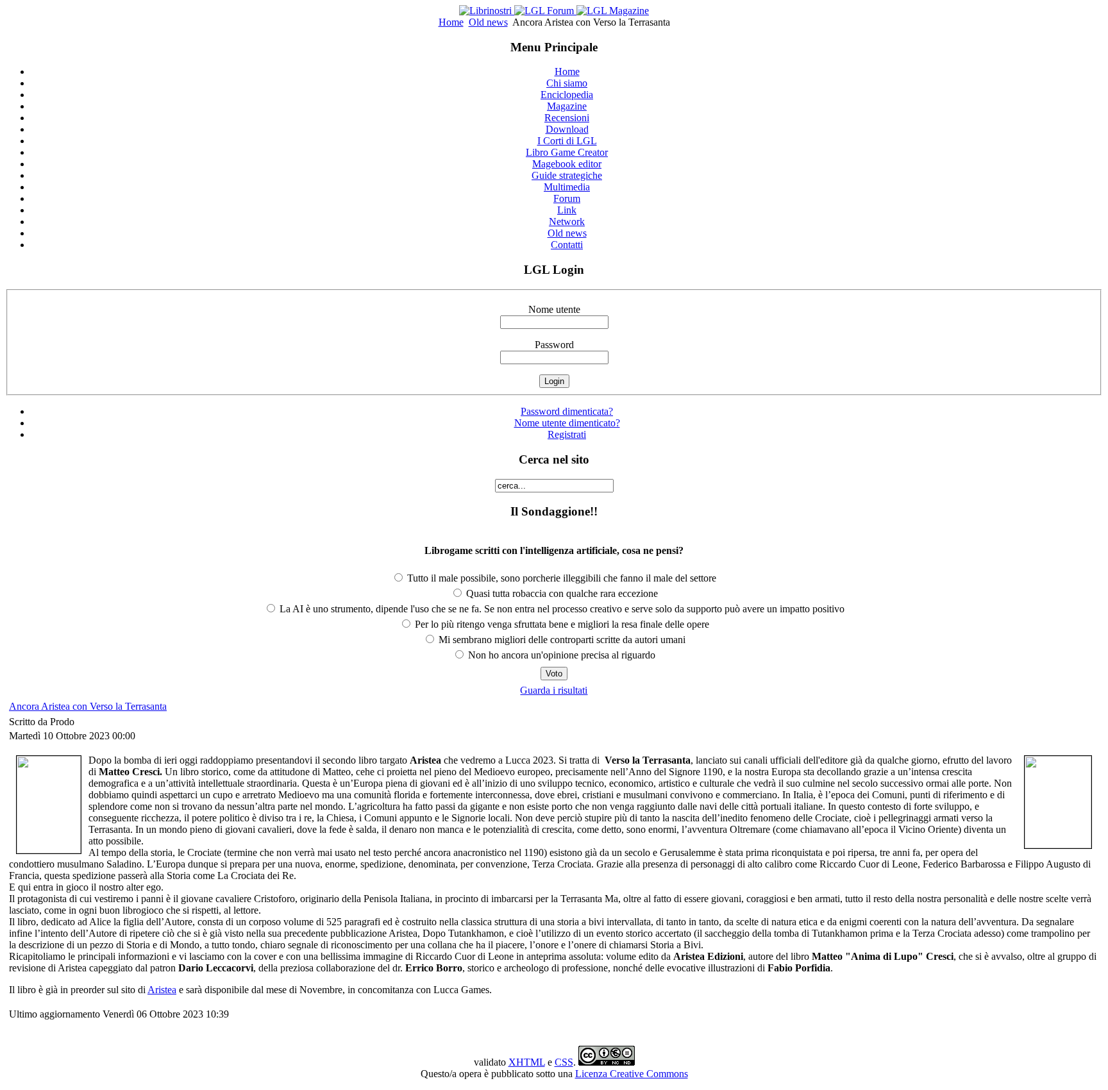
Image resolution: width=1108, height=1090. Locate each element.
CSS (564, 1062)
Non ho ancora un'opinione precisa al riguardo (560, 655)
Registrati (567, 434)
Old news (488, 22)
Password (554, 344)
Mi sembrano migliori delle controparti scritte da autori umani (560, 639)
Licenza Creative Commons (631, 1073)
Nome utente (554, 309)
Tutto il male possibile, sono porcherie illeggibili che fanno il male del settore (560, 578)
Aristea (161, 989)
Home (451, 22)
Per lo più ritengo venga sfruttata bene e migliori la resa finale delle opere (560, 624)
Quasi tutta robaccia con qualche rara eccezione (561, 593)
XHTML (526, 1062)
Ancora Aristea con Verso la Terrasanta (88, 706)
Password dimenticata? (567, 411)
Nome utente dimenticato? (567, 422)
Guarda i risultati (553, 690)
